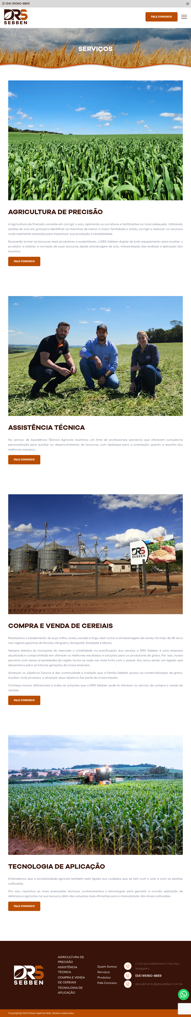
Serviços (103, 972)
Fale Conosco (107, 983)
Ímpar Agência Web (40, 1013)
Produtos (104, 977)
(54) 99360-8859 (148, 975)
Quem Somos (107, 967)
